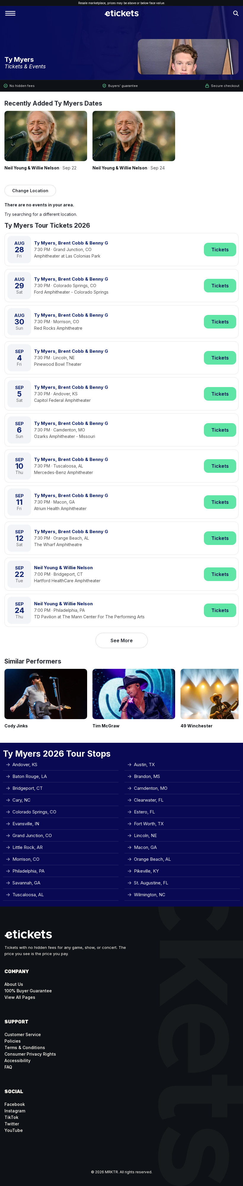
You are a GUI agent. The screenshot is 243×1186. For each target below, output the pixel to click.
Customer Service (22, 1034)
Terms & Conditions (24, 1047)
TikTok (11, 1117)
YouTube (13, 1130)
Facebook (14, 1104)
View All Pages (19, 997)
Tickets (220, 250)
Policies (12, 1040)
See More (122, 640)
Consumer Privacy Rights (30, 1053)
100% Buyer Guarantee (28, 990)
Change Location (30, 190)
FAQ (8, 1066)
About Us (13, 984)
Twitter (11, 1123)
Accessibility (17, 1060)
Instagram (14, 1110)
